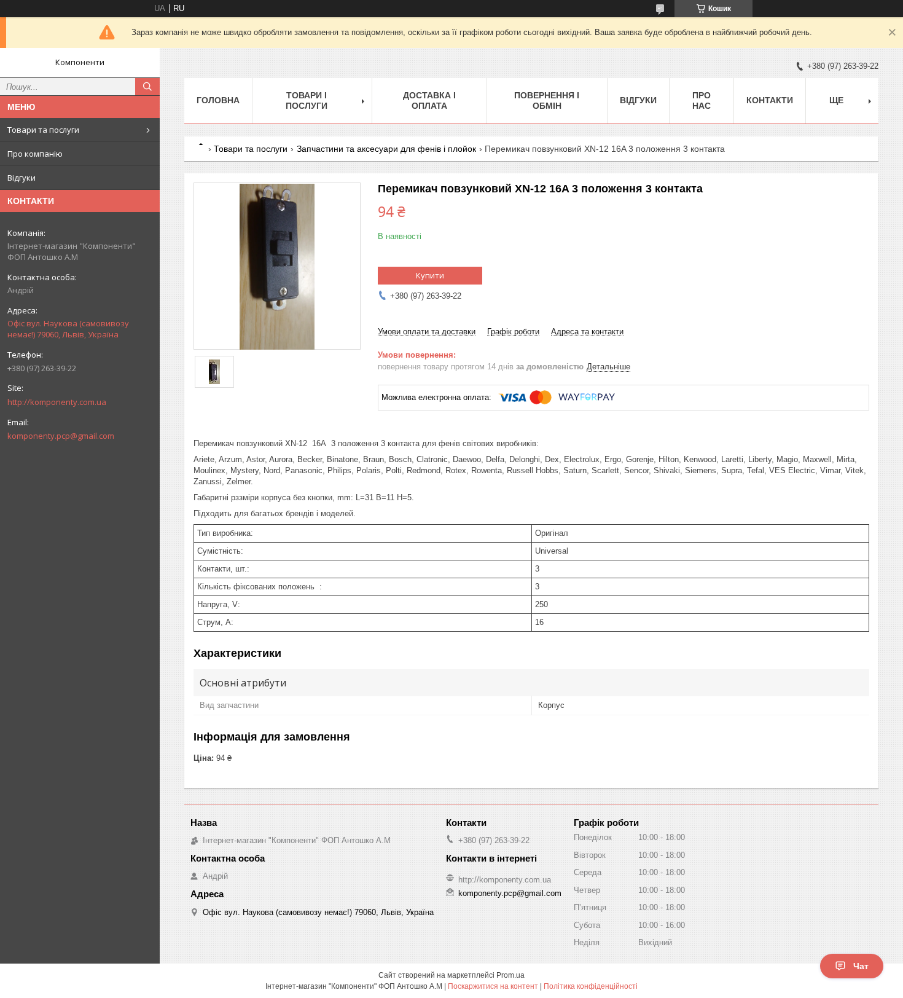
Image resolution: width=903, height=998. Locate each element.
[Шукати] (147, 86)
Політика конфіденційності (591, 986)
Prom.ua (510, 975)
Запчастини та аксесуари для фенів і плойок (386, 149)
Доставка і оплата (429, 100)
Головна (218, 100)
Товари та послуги (43, 129)
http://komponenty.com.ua (56, 401)
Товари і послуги (306, 100)
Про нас (701, 100)
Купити (430, 275)
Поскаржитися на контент (493, 986)
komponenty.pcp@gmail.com (60, 435)
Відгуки (21, 177)
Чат (861, 966)
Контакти (769, 100)
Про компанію (35, 153)
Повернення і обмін (546, 100)
